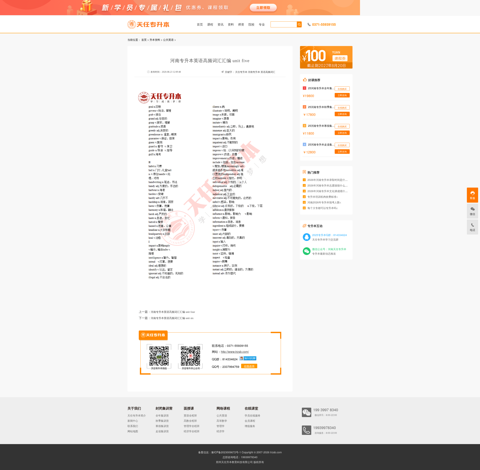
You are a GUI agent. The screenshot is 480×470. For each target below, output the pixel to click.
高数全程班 (190, 420)
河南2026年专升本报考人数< (324, 202)
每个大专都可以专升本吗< (323, 208)
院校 (251, 24)
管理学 (220, 426)
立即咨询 (342, 95)
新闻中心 (133, 420)
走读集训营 (162, 431)
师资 (241, 24)
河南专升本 (254, 72)
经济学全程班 (192, 431)
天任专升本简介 (137, 415)
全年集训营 (162, 415)
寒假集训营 (162, 426)
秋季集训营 (162, 420)
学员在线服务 (252, 415)
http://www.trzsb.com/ (235, 351)
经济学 (220, 431)
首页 (200, 24)
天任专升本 (241, 72)
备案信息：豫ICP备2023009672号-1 (219, 452)
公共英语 (168, 39)
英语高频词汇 (268, 72)
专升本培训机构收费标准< (323, 196)
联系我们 (133, 426)
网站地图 (133, 431)
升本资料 (155, 39)
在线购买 (342, 88)
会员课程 (250, 420)
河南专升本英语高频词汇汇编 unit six (172, 318)
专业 (262, 24)
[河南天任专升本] (157, 23)
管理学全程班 (192, 426)
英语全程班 (190, 415)
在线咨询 (249, 366)
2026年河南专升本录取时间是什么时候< (331, 180)
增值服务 (250, 426)
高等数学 (222, 420)
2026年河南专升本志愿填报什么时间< (330, 185)
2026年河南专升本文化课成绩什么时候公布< (334, 191)
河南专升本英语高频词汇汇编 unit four (173, 312)
